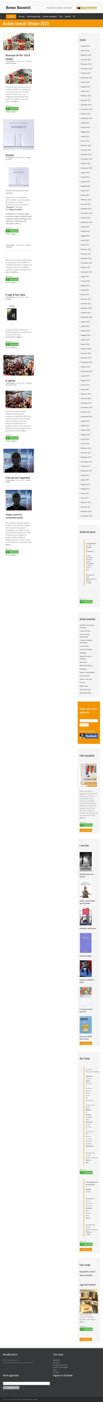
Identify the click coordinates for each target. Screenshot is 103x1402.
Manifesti (83, 653)
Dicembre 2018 (86, 403)
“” (10, 207)
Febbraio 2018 (86, 448)
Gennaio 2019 (86, 398)
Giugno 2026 (85, 46)
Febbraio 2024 (86, 145)
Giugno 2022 (85, 231)
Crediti (35, 1399)
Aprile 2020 (85, 340)
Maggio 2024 (85, 132)
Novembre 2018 (86, 407)
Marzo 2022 (85, 245)
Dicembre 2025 (86, 64)
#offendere (89, 1076)
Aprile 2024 (85, 136)
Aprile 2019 (85, 385)
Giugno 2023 (85, 181)
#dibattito (89, 1208)
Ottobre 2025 (86, 73)
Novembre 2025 (86, 68)
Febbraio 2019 (86, 394)
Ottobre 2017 (86, 466)
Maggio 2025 (85, 87)
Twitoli (82, 682)
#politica (88, 1115)
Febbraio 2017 (86, 502)
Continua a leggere (11, 111)
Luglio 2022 (85, 227)
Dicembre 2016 (86, 511)
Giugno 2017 (85, 484)
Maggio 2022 (85, 236)
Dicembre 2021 (86, 258)
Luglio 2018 (85, 425)
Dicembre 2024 (86, 105)
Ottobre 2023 (86, 163)
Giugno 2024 (85, 127)
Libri (55, 1370)
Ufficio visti (84, 686)
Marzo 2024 (85, 141)
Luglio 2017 (85, 480)
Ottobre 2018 (86, 412)
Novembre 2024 (86, 109)
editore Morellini (15, 209)
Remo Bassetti (11, 61)
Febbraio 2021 (86, 299)
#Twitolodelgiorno (91, 543)
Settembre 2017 (86, 471)
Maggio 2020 (85, 335)
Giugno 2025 (85, 82)
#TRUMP (88, 547)
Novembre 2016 (86, 516)
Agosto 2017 (85, 475)
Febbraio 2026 (86, 55)
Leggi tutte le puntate (88, 1284)
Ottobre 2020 (86, 312)
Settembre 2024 (86, 118)
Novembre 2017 (86, 462)
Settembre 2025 (86, 78)
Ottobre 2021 (86, 267)
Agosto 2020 (85, 322)
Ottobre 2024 (86, 114)
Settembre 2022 (86, 222)
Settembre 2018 (86, 416)
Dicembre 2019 (86, 358)
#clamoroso (89, 1198)
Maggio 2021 (85, 285)
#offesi (88, 1081)
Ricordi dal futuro (86, 665)
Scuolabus (83, 669)
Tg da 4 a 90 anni (86, 679)
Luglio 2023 (85, 177)
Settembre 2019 (86, 371)
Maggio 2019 (85, 380)
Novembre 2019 (86, 362)
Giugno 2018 (85, 430)
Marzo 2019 (85, 389)
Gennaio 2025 (86, 100)
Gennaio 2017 (86, 507)
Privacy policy (17, 1399)
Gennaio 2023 (86, 204)
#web (89, 1117)
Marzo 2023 (85, 195)
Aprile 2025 (85, 91)
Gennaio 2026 (86, 59)
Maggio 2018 (85, 434)
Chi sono (56, 1362)
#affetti (88, 1110)
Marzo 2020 (85, 344)
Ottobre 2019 (86, 367)
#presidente (89, 557)
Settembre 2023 (86, 168)
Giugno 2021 (85, 281)
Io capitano (10, 380)
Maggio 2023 (85, 186)
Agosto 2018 (85, 421)
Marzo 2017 (85, 498)
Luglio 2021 (85, 276)
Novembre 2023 (86, 159)
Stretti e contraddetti (87, 672)
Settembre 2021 (86, 272)
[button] (74, 16)
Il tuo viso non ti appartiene (18, 477)
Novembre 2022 (86, 213)
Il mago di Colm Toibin (15, 294)
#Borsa (88, 1218)
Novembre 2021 (86, 263)
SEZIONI (56, 1360)
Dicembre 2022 (86, 209)
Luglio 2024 (85, 123)
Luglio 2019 (85, 376)
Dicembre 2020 (86, 308)
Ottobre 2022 (86, 218)
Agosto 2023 (85, 172)
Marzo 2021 (85, 294)
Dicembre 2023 (86, 154)
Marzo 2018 (85, 443)
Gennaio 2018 (86, 453)
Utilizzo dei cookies (27, 1399)
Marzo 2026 (85, 50)
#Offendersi (90, 1146)
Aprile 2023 (85, 190)
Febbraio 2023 (86, 200)
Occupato (10, 155)
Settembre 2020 (86, 317)
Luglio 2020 (85, 326)
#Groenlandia (90, 563)
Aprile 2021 (85, 290)
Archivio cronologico (60, 1367)
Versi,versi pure (85, 689)
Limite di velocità (86, 649)
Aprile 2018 (85, 439)
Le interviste (84, 646)
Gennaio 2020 (86, 353)
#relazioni (89, 1122)
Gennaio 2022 (86, 254)
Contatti (56, 1372)
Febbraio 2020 (86, 349)
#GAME (88, 1189)
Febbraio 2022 (86, 249)
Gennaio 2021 (86, 303)
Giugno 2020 (85, 331)
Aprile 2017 (85, 493)
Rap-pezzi (83, 662)
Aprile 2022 (85, 240)
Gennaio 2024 (86, 150)
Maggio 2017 (85, 489)
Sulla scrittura (85, 676)
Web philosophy (85, 693)
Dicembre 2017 (86, 457)
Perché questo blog (60, 1365)
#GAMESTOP (90, 1184)
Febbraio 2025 (86, 96)
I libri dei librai (85, 631)
